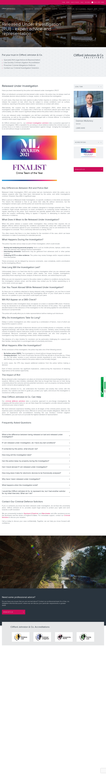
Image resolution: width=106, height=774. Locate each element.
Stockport (27, 513)
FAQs (82, 2)
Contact (101, 9)
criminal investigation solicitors (37, 123)
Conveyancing (29, 9)
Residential (38, 9)
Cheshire (34, 513)
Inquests (90, 9)
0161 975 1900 (99, 2)
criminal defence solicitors (15, 401)
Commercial (47, 9)
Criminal (55, 9)
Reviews (87, 2)
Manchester (46, 513)
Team (63, 2)
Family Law (71, 9)
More (95, 9)
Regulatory (62, 9)
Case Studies (75, 2)
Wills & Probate (81, 9)
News (68, 2)
